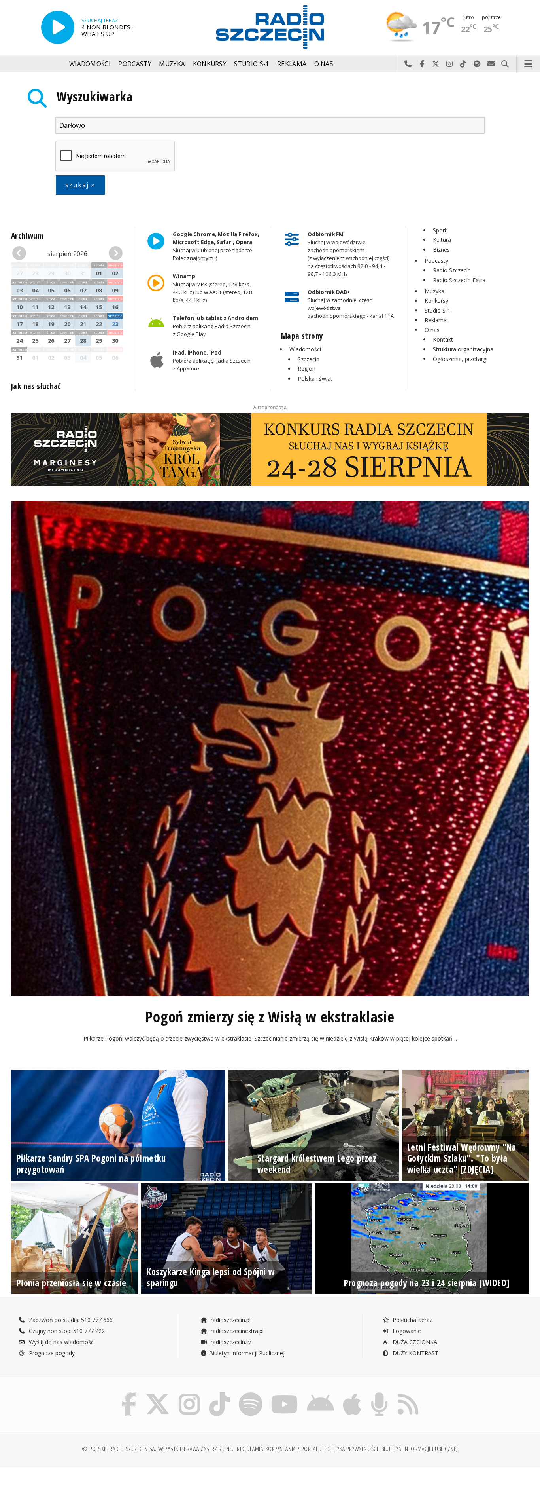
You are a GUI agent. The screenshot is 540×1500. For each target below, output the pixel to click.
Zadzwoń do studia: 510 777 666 (70, 1319)
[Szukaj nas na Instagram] (189, 1393)
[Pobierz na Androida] (320, 1393)
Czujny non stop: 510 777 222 (66, 1331)
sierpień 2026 (67, 253)
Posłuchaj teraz (411, 1319)
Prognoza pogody (51, 1353)
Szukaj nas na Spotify (477, 64)
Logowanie (406, 1331)
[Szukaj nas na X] (157, 1393)
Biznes (441, 249)
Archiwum (27, 235)
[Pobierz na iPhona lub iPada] (352, 1393)
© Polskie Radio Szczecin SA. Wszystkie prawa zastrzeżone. (158, 1449)
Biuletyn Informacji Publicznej (247, 1353)
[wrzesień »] (114, 253)
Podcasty (134, 64)
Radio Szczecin (452, 270)
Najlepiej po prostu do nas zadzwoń (408, 64)
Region (306, 368)
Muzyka (172, 64)
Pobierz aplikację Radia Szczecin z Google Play (215, 326)
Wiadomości (90, 64)
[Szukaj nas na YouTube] (285, 1393)
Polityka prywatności (351, 1449)
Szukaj (505, 64)
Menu (528, 64)
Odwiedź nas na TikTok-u (463, 64)
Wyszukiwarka (95, 96)
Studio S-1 (251, 64)
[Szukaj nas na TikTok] (219, 1393)
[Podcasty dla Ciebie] (379, 1393)
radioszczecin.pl (230, 1319)
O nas (324, 64)
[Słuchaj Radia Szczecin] (57, 27)
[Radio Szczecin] (270, 27)
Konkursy (210, 64)
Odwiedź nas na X (436, 64)
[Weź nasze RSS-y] (408, 1393)
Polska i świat (315, 378)
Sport (440, 230)
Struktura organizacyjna (463, 349)
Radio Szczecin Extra (459, 280)
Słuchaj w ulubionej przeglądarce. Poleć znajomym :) (215, 246)
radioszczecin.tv (230, 1342)
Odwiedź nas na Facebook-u (422, 64)
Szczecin (308, 359)
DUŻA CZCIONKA (414, 1342)
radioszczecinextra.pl (236, 1331)
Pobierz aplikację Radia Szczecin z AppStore (211, 360)
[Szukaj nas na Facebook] (129, 1393)
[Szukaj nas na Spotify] (250, 1393)
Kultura (442, 239)
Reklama (291, 64)
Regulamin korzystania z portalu (279, 1449)
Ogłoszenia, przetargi (460, 359)
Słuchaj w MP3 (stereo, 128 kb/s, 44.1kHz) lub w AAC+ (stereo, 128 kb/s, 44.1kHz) (212, 288)
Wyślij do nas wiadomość (491, 64)
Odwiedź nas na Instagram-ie (450, 64)
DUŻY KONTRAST (414, 1353)
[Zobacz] (270, 449)
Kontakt (443, 339)
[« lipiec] (20, 253)
